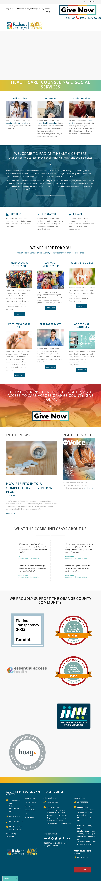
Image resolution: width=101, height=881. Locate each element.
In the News (10, 495)
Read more (10, 513)
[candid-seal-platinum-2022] (27, 630)
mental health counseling (47, 123)
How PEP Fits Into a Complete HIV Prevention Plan (29, 487)
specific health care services (17, 123)
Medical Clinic (30, 798)
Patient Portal (30, 810)
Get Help (15, 214)
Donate (77, 214)
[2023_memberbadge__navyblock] (73, 716)
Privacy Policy (11, 833)
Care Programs (30, 802)
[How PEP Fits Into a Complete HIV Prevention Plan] (31, 458)
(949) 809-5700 (90, 18)
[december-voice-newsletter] (79, 459)
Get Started (49, 214)
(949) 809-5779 (18, 822)
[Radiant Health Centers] (24, 25)
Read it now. (88, 488)
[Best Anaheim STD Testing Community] (73, 630)
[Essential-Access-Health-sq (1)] (27, 669)
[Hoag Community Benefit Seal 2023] (27, 752)
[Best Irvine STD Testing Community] (73, 670)
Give (26, 814)
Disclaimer (10, 836)
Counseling (29, 806)
